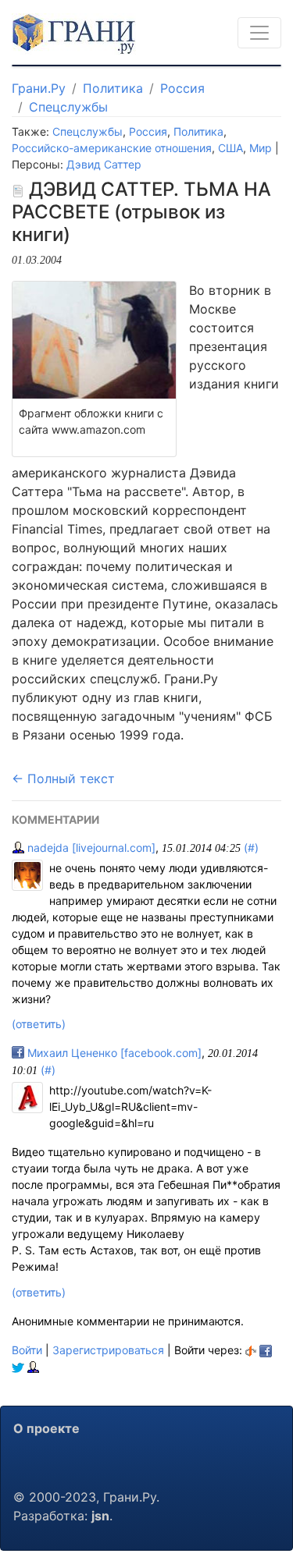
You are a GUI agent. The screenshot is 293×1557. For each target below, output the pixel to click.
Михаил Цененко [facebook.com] (113, 1052)
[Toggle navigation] (259, 32)
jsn (100, 1515)
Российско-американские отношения (112, 147)
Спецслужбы (68, 107)
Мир (260, 147)
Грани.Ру (39, 88)
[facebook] (265, 1350)
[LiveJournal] (33, 1366)
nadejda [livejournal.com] (89, 847)
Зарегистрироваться (108, 1350)
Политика (113, 88)
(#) (251, 847)
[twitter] (18, 1366)
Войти (27, 1350)
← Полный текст (63, 778)
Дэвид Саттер (103, 164)
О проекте (46, 1428)
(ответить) (39, 1023)
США (230, 147)
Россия (182, 88)
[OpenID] (250, 1350)
